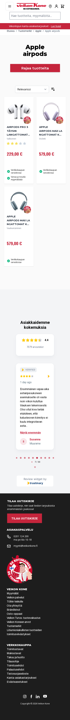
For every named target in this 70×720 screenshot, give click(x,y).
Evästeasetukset (17, 681)
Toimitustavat (15, 649)
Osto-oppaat (14, 613)
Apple (38, 30)
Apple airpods (52, 30)
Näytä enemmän (30, 432)
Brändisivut (13, 609)
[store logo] (31, 6)
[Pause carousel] (35, 467)
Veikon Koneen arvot (19, 621)
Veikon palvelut (15, 597)
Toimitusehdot (15, 665)
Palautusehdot (15, 669)
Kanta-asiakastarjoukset (22, 677)
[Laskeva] (53, 89)
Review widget (33, 479)
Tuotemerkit (25, 30)
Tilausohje (13, 661)
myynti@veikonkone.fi (26, 545)
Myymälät (13, 593)
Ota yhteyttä (14, 605)
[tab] (17, 458)
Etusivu (11, 30)
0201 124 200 (21, 536)
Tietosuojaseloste (18, 673)
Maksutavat (14, 653)
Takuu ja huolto (16, 657)
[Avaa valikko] (9, 6)
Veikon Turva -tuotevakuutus (23, 617)
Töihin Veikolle (15, 601)
